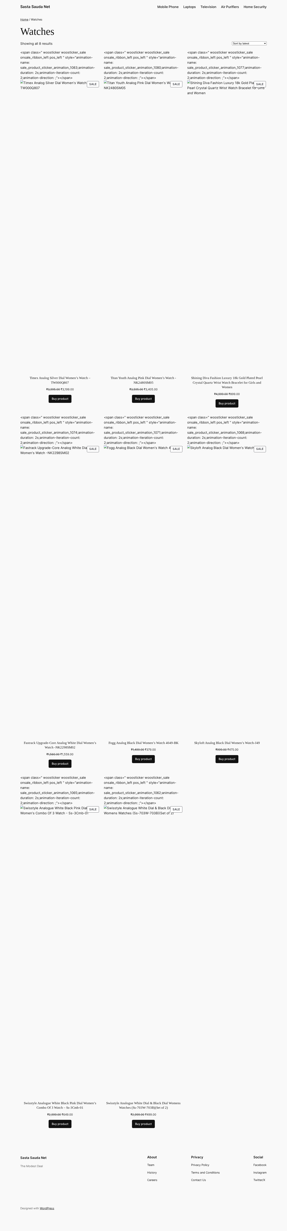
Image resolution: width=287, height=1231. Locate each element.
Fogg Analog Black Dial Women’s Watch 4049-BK (143, 743)
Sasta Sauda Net (35, 6)
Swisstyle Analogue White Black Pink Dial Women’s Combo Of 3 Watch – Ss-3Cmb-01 (60, 1105)
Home (24, 19)
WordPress (47, 1208)
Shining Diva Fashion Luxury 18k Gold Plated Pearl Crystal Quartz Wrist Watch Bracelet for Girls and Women (227, 382)
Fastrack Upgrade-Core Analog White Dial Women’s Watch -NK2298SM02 (60, 745)
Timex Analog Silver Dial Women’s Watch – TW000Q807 (60, 380)
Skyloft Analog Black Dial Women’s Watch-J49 (227, 743)
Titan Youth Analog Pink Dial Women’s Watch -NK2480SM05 (143, 380)
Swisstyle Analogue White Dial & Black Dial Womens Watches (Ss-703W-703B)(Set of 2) (143, 1105)
